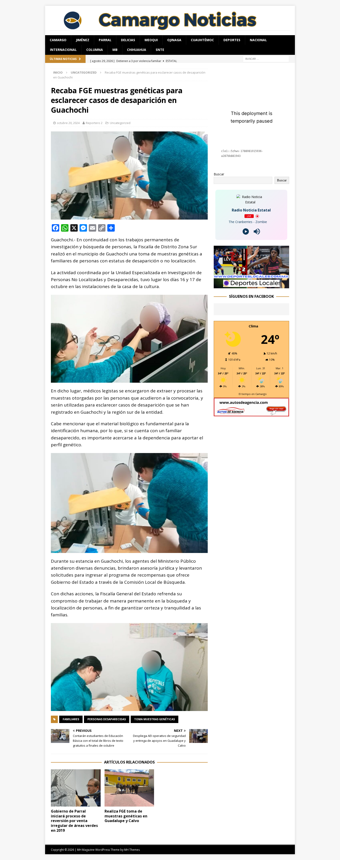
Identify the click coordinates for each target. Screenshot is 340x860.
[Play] (246, 231)
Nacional (258, 40)
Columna (94, 49)
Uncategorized (120, 123)
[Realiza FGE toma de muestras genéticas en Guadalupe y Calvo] (129, 788)
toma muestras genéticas (154, 719)
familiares (71, 719)
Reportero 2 (94, 123)
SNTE (160, 49)
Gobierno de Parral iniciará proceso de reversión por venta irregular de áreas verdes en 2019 (74, 821)
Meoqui (151, 40)
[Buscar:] (266, 58)
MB (114, 49)
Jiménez (82, 40)
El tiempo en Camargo (253, 394)
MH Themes (132, 850)
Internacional (63, 49)
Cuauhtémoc (202, 40)
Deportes (231, 40)
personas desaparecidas (106, 719)
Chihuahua (136, 49)
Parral (105, 40)
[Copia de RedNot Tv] (251, 285)
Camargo (58, 40)
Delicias (128, 40)
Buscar (219, 174)
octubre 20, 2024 (68, 123)
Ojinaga (174, 40)
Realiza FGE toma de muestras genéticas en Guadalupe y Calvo (126, 816)
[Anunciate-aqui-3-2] (251, 414)
